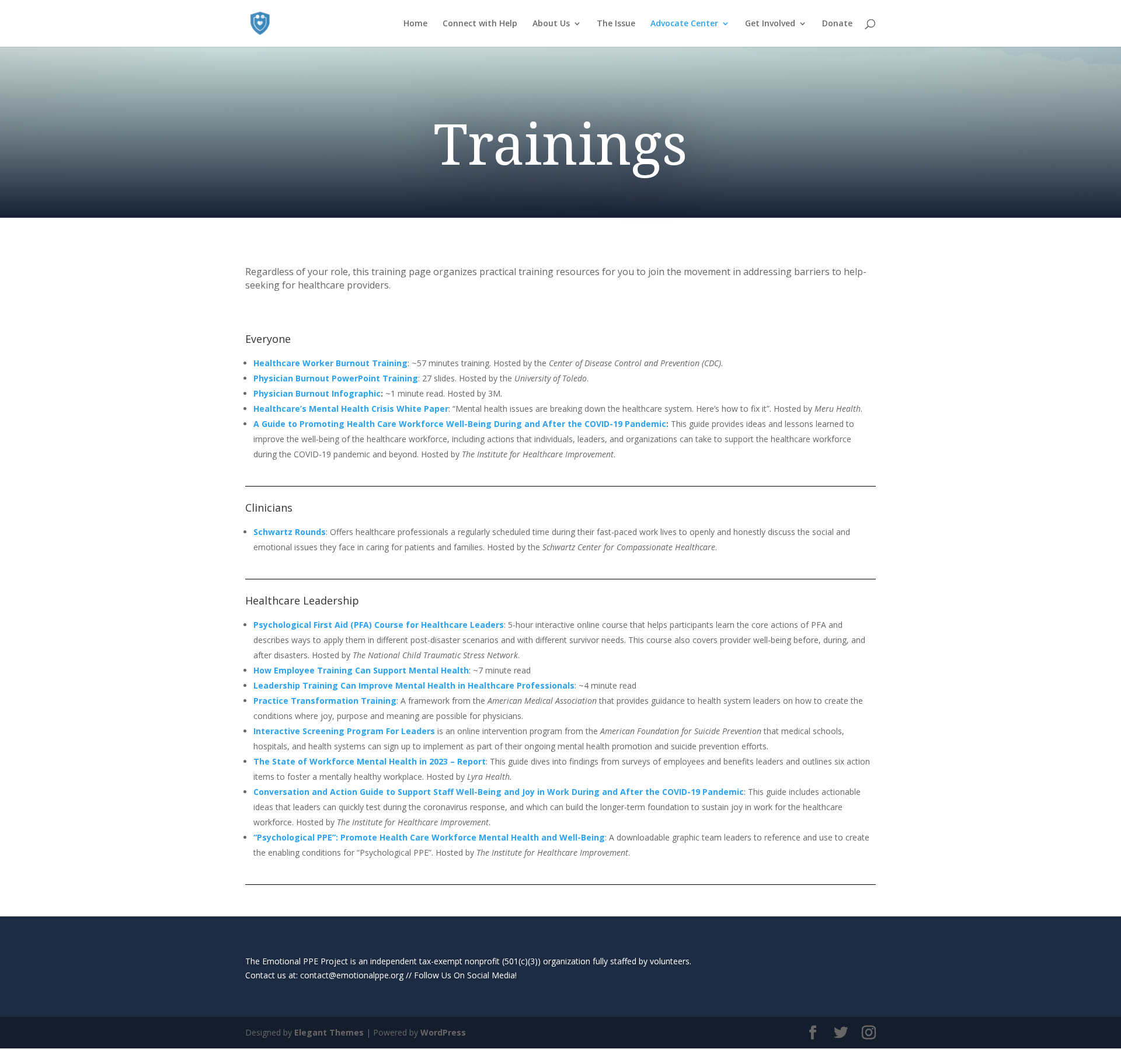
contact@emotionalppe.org (351, 975)
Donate (837, 24)
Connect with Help (480, 24)
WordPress (443, 1032)
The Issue (616, 24)
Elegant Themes (329, 1032)
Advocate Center (684, 24)
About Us (551, 24)
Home (415, 24)
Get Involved (770, 24)
